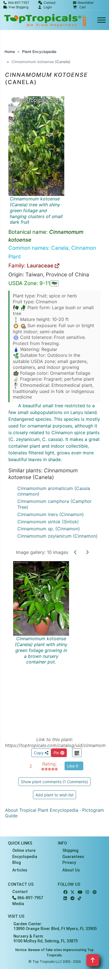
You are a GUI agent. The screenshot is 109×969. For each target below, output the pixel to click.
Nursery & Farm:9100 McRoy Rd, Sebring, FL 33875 (45, 938)
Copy (39, 752)
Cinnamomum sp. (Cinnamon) (48, 528)
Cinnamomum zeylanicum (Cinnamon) (57, 536)
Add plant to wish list (54, 794)
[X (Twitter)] (72, 892)
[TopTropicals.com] (45, 20)
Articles (19, 870)
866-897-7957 (29, 898)
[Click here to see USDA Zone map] (54, 283)
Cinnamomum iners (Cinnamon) (50, 514)
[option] (54, 642)
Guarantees (73, 856)
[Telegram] (72, 898)
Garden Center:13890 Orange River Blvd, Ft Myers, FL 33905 (55, 926)
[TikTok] (79, 898)
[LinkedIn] (65, 898)
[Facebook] (65, 892)
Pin (57, 752)
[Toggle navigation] (101, 20)
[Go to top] (92, 960)
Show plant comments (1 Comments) (54, 781)
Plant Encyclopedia (39, 51)
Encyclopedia (24, 856)
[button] (79, 7)
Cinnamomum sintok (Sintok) (48, 521)
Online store (23, 850)
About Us (71, 870)
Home (9, 51)
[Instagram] (87, 892)
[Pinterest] (94, 892)
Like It (72, 766)
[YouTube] (80, 892)
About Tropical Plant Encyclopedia (41, 810)
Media (18, 903)
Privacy (69, 862)
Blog (16, 862)
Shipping (70, 850)
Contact (20, 891)
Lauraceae (41, 265)
